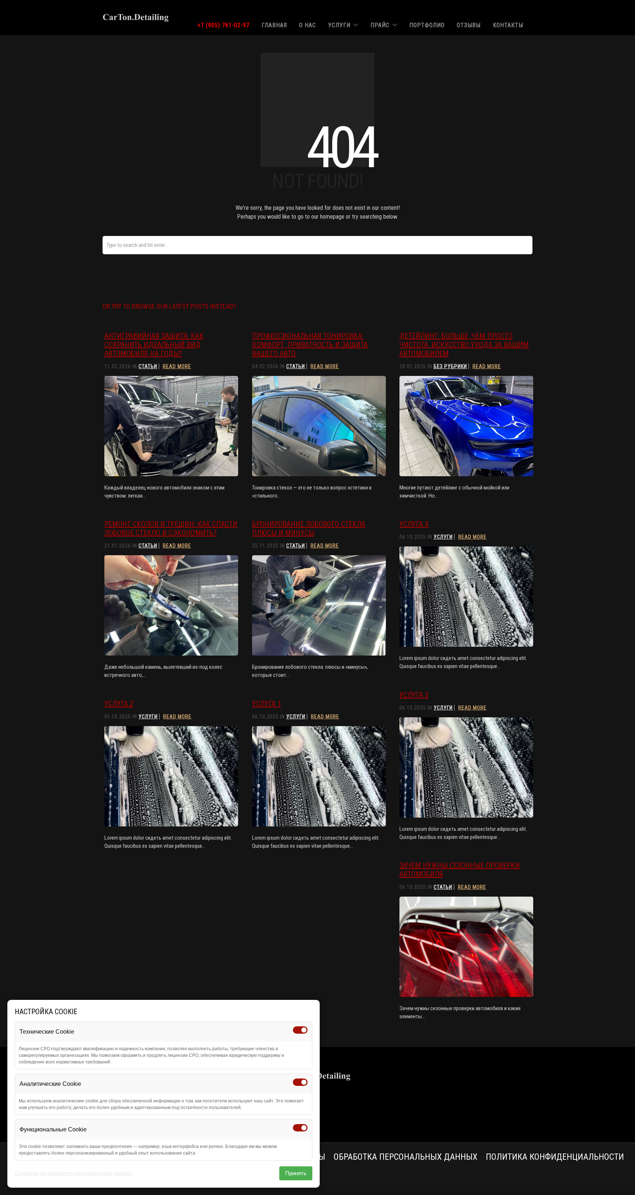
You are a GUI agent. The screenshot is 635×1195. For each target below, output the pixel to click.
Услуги (443, 537)
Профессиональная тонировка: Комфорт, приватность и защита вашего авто (310, 344)
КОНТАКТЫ (508, 25)
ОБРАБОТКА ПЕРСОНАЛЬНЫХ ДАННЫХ (405, 1157)
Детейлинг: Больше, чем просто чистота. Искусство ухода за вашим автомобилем (464, 344)
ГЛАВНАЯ (274, 25)
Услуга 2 (118, 703)
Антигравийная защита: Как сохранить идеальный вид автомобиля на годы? (154, 344)
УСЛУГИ (339, 25)
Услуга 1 (266, 703)
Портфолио (427, 25)
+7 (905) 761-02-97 (223, 25)
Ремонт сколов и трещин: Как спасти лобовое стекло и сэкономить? (170, 528)
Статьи (148, 366)
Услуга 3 (413, 694)
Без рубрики (450, 366)
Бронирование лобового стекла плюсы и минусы (308, 528)
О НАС (307, 25)
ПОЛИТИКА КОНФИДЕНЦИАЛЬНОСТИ (555, 1157)
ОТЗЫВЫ (469, 25)
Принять (295, 1173)
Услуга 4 (413, 524)
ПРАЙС (380, 25)
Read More (177, 366)
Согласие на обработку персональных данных (74, 1173)
